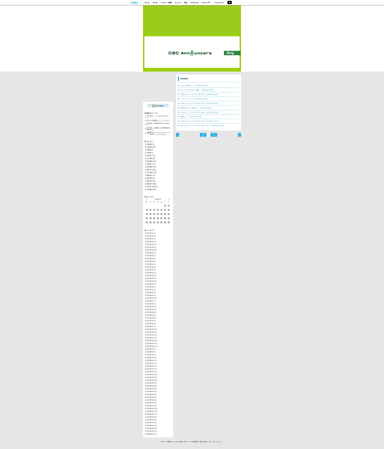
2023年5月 (150, 264)
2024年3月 (150, 238)
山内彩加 (151, 189)
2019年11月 (150, 377)
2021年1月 (150, 338)
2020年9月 (150, 349)
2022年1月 (150, 304)
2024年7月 (150, 233)
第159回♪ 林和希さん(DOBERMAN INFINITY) (158, 128)
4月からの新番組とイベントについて (158, 120)
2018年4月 (150, 431)
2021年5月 (150, 326)
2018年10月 (150, 414)
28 (161, 222)
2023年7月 (150, 258)
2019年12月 (150, 374)
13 (157, 214)
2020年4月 (150, 363)
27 (157, 222)
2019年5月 (150, 394)
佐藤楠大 (150, 144)
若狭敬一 (151, 164)
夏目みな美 (151, 169)
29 (165, 222)
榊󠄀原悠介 (151, 184)
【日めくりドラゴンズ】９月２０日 (199, 94)
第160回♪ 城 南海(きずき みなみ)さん (158, 124)
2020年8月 (150, 352)
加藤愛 (150, 150)
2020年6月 (150, 357)
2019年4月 (150, 397)
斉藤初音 (151, 147)
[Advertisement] (192, 20)
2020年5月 (150, 360)
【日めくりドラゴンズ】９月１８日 (199, 112)
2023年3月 (150, 270)
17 (147, 218)
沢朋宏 (150, 153)
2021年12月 (150, 306)
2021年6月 (150, 323)
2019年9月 (150, 383)
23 (169, 218)
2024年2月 (150, 241)
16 (169, 214)
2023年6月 (150, 261)
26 (154, 222)
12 (154, 214)
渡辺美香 (151, 167)
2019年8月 (150, 386)
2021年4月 (150, 329)
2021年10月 (150, 312)
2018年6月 (150, 425)
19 (154, 218)
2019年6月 (150, 391)
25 (150, 222)
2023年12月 (150, 244)
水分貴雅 (151, 158)
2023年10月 (150, 250)
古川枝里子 (152, 172)
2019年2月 (150, 403)
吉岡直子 (151, 181)
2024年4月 (150, 236)
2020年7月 (150, 355)
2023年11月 (150, 247)
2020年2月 (150, 369)
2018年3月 (150, 434)
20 (157, 218)
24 (147, 222)
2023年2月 (150, 272)
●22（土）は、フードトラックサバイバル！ (202, 125)
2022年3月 (150, 298)
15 (165, 214)
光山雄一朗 (152, 186)
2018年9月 (150, 417)
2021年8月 (150, 318)
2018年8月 (150, 420)
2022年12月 (150, 275)
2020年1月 (150, 371)
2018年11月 (150, 411)
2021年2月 (150, 335)
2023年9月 (150, 253)
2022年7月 (150, 289)
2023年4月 (150, 267)
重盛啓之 (151, 175)
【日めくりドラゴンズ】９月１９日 (199, 103)
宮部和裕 (151, 161)
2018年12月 (150, 408)
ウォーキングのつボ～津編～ (197, 90)
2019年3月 (150, 400)
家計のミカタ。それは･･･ (196, 108)
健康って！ (191, 117)
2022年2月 (150, 301)
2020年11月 (150, 343)
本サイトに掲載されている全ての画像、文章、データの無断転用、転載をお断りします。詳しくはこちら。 (192, 441)
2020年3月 (150, 366)
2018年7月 (150, 422)
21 (161, 218)
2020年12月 (150, 340)
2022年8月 (150, 287)
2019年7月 (150, 388)
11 (150, 214)
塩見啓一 (151, 155)
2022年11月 (150, 278)
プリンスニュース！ (194, 99)
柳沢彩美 (150, 178)
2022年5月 (150, 292)
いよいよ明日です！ (194, 85)
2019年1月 (150, 405)
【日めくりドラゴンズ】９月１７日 (199, 121)
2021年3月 (150, 332)
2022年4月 (150, 295)
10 (147, 214)
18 (150, 218)
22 (165, 218)
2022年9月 (150, 284)
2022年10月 (150, 281)
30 (169, 222)
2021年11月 (150, 309)
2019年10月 (150, 380)
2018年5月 (150, 428)
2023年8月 (150, 255)
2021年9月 (150, 315)
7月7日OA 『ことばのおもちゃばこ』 (157, 116)
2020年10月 (150, 346)
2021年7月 (150, 321)
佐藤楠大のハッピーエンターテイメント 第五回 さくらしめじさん (159, 133)
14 (161, 214)
